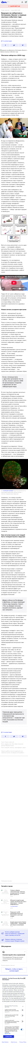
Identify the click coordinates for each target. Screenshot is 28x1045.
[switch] (22, 1010)
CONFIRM (9, 1036)
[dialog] (14, 1010)
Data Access (14, 1042)
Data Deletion (5, 1042)
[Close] (24, 978)
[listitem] (14, 1006)
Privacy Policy (22, 1042)
